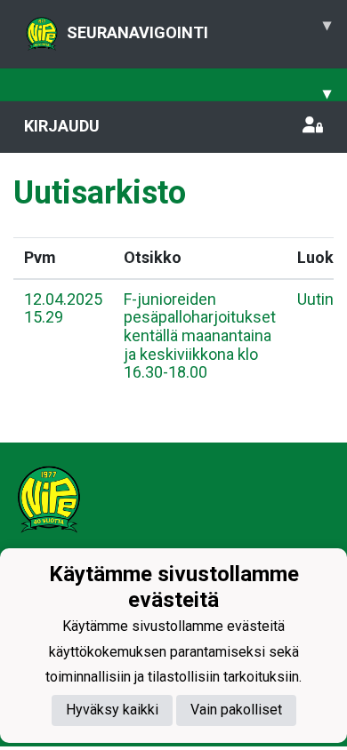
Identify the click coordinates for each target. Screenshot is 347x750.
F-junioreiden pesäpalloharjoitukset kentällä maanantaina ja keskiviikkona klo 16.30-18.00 (200, 336)
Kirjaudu (62, 125)
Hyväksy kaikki (112, 709)
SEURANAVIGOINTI (199, 28)
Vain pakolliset (236, 709)
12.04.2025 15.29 (63, 308)
